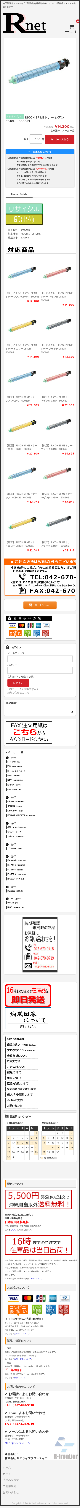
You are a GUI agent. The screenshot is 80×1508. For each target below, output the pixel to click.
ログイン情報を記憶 (22, 677)
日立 (27, 865)
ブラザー (27, 879)
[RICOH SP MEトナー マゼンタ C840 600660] (57, 378)
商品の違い (21, 1044)
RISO (27, 907)
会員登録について (21, 1056)
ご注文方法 (21, 1061)
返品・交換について (21, 1083)
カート (7, 1473)
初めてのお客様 (21, 1039)
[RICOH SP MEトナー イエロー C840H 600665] (22, 326)
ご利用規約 (9, 1486)
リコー (27, 903)
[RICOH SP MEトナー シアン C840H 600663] (22, 274)
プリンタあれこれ (21, 1050)
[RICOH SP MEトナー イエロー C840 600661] (22, 426)
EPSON (27, 785)
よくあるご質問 (21, 1100)
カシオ (27, 802)
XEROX (27, 837)
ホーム (7, 1467)
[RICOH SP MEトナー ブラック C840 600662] (57, 426)
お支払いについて (21, 1067)
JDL (27, 827)
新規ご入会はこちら (18, 692)
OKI (27, 790)
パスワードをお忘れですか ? (22, 689)
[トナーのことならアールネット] (26, 31)
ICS (27, 762)
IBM (27, 766)
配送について (21, 1072)
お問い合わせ (21, 1106)
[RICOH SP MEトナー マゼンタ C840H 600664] (57, 274)
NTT (27, 780)
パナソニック (27, 860)
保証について (21, 1078)
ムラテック (27, 891)
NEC (27, 776)
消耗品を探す (11, 1480)
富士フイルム (27, 874)
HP (27, 771)
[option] (40, 74)
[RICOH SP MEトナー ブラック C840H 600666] (57, 326)
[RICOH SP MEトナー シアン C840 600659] (22, 378)
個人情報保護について (21, 1094)
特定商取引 (21, 1089)
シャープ (27, 832)
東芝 (27, 849)
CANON (27, 806)
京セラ (27, 811)
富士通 (27, 870)
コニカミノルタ (27, 815)
